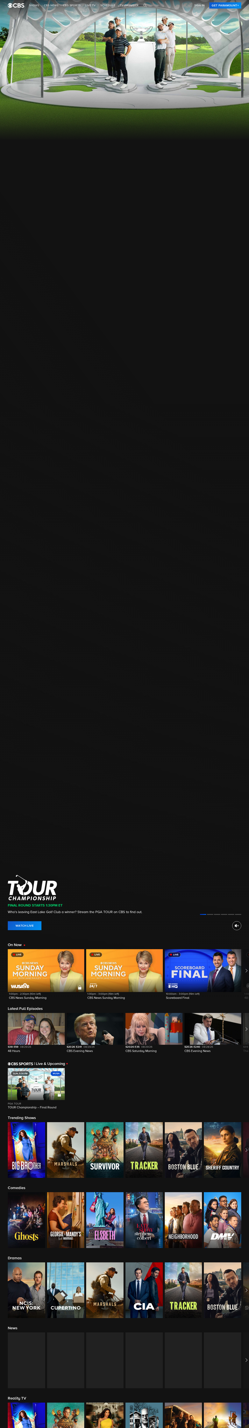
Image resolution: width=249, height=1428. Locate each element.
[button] (46, 976)
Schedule (107, 5)
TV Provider (129, 5)
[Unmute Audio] (236, 925)
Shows (34, 5)
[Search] (145, 5)
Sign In (199, 5)
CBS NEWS (51, 5)
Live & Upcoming (49, 1064)
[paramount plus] (16, 5)
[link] (225, 5)
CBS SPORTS (72, 5)
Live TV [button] (90, 5)
